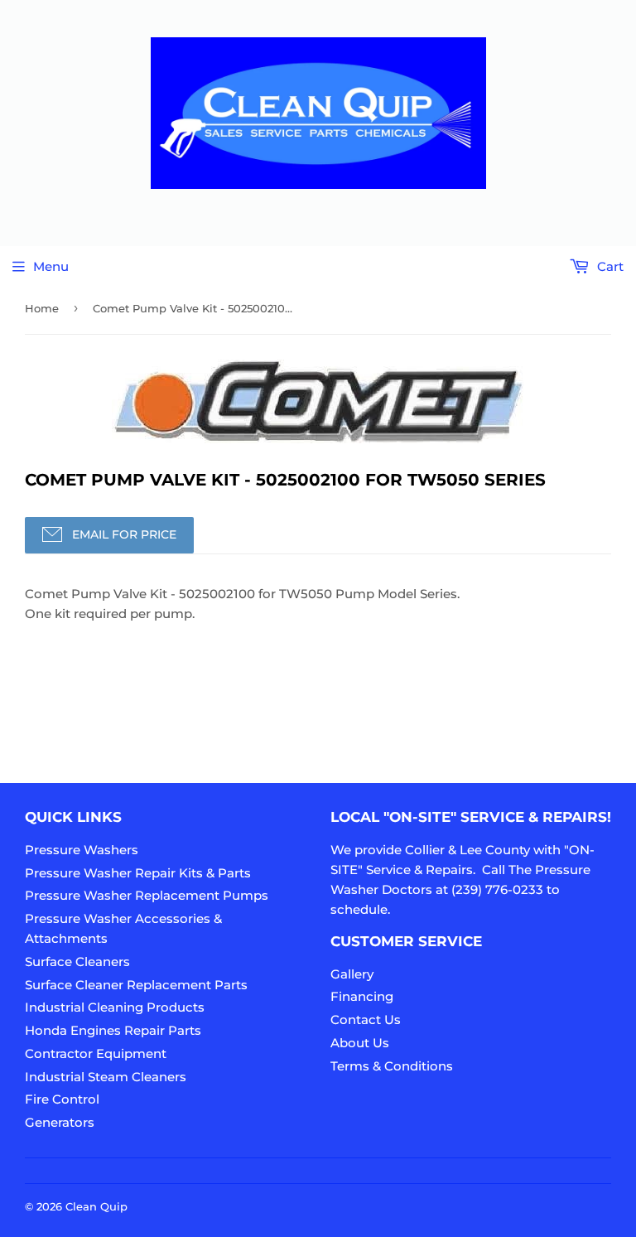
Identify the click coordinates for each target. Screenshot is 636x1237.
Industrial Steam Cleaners (105, 1077)
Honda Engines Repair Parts (113, 1030)
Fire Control (62, 1099)
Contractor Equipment (95, 1053)
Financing (361, 996)
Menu (51, 266)
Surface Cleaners (77, 961)
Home (42, 308)
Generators (59, 1122)
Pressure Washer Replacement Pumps (146, 895)
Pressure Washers (81, 850)
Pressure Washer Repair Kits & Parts (138, 873)
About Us (359, 1043)
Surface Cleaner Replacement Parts (136, 985)
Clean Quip (96, 1206)
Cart (609, 266)
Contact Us (365, 1019)
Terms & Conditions (391, 1066)
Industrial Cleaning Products (115, 1007)
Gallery (351, 974)
